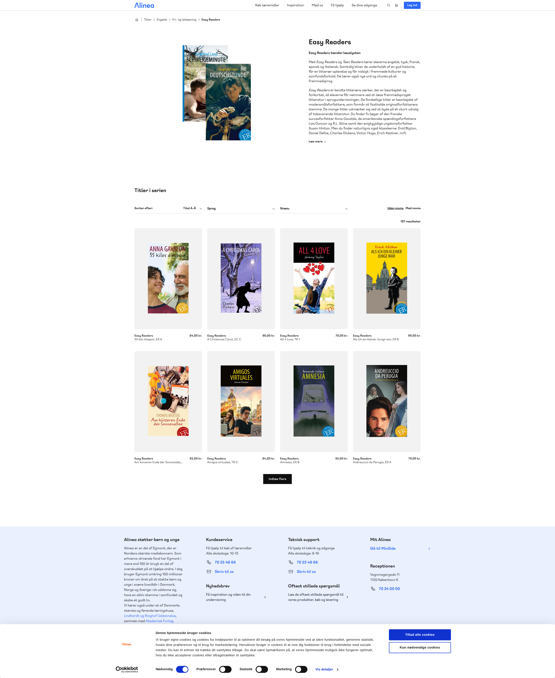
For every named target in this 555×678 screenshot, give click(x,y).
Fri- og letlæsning (184, 20)
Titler (148, 20)
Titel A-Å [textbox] (189, 208)
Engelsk (162, 20)
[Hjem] (144, 5)
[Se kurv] (396, 5)
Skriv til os (224, 571)
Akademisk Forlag (159, 621)
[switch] (225, 669)
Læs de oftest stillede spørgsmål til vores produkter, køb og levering (316, 597)
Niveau (284, 208)
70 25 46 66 (225, 562)
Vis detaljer (324, 669)
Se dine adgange (364, 5)
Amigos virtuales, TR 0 (241, 401)
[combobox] (168, 208)
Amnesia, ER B (314, 401)
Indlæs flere (277, 479)
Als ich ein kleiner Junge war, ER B (387, 278)
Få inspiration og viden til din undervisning (228, 597)
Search (389, 5)
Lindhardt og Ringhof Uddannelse (150, 615)
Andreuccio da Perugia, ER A (387, 401)
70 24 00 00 (389, 588)
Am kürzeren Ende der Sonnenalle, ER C (168, 401)
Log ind (412, 5)
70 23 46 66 (307, 562)
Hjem (136, 19)
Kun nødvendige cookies (420, 647)
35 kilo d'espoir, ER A (168, 278)
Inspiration (295, 5)
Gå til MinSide (383, 548)
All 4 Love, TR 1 (314, 278)
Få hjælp (337, 5)
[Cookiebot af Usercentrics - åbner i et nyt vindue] (127, 669)
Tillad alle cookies (420, 635)
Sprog (211, 208)
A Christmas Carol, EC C (241, 278)
